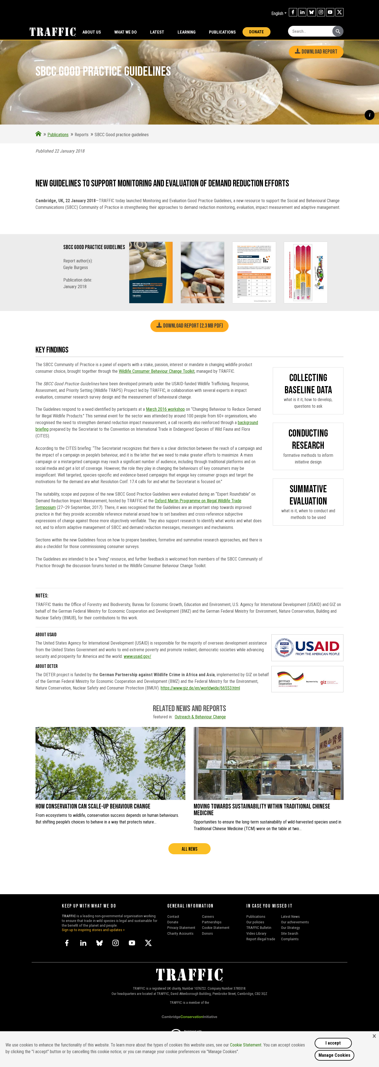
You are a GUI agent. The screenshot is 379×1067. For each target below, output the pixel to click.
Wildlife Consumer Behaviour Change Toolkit (156, 371)
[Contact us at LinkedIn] (302, 12)
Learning (187, 32)
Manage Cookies (334, 1055)
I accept (333, 1043)
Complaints (290, 939)
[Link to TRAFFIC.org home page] (49, 31)
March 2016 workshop (165, 409)
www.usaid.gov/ (137, 656)
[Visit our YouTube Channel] (330, 12)
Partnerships (211, 922)
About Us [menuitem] (91, 32)
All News (189, 849)
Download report (319, 51)
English (277, 13)
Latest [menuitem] (157, 32)
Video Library (256, 933)
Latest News (290, 916)
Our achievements (295, 922)
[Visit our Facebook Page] (293, 12)
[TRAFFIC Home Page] (38, 134)
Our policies (255, 922)
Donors (207, 933)
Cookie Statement (215, 927)
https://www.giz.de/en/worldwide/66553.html (200, 688)
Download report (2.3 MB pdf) (192, 325)
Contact (173, 916)
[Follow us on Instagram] (321, 12)
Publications (222, 32)
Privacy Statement (181, 927)
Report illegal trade (260, 939)
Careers (208, 916)
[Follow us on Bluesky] (311, 12)
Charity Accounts (180, 933)
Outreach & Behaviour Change (200, 716)
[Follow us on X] (339, 12)
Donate (256, 31)
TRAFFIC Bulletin (258, 927)
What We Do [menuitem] (125, 32)
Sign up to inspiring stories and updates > (93, 929)
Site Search (289, 933)
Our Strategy (290, 927)
